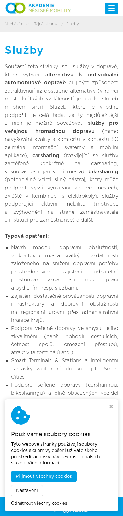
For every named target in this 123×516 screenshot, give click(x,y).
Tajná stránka (46, 24)
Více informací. (43, 463)
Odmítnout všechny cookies (39, 503)
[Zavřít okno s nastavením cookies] (111, 407)
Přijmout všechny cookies (44, 476)
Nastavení (27, 491)
